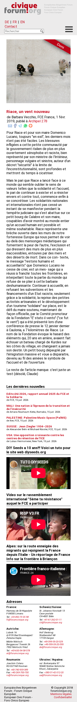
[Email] (10, 125)
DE (7, 22)
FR (15, 22)
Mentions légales (61, 694)
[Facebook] (15, 125)
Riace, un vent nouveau (28, 111)
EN (22, 22)
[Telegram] (20, 125)
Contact (11, 26)
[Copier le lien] (30, 125)
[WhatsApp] (25, 125)
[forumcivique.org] (38, 18)
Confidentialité (63, 697)
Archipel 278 (37, 121)
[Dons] (56, 47)
